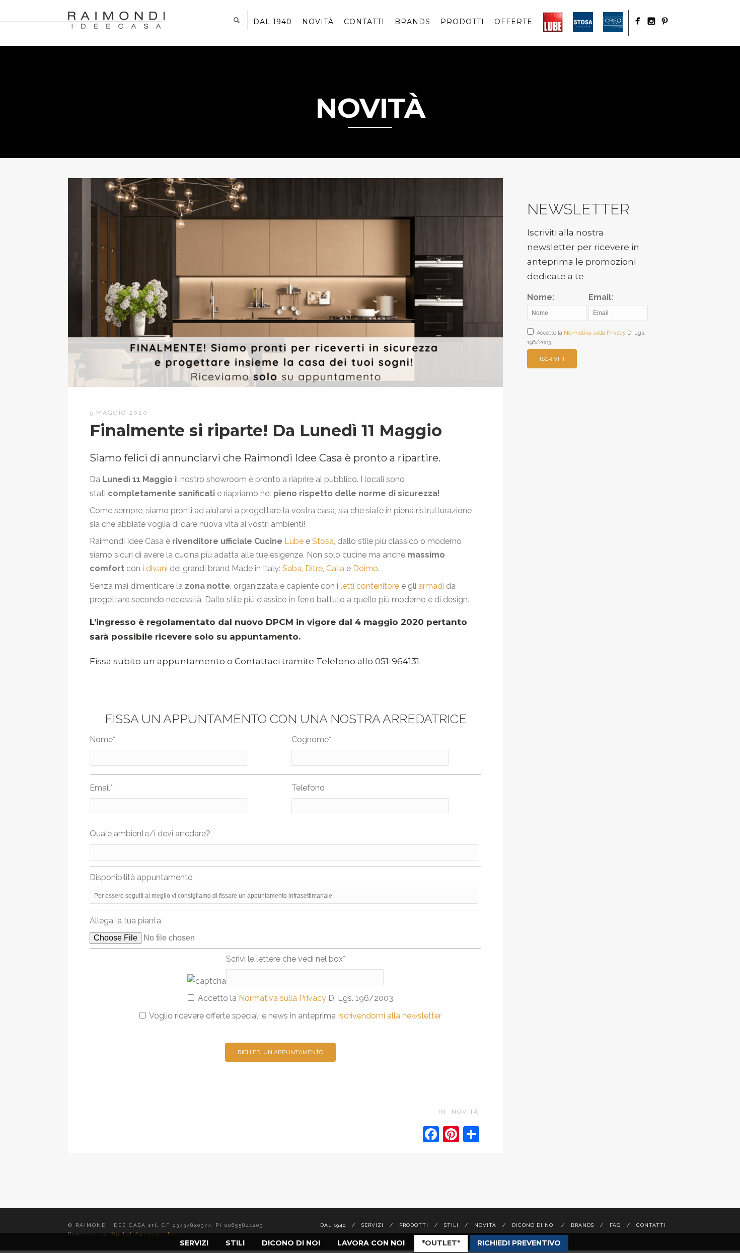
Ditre (314, 568)
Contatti (364, 21)
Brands (412, 21)
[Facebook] (637, 21)
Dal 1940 (272, 21)
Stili (235, 1242)
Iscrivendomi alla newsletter (389, 1016)
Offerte (513, 21)
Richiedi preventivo (519, 1242)
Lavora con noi (371, 1242)
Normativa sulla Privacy (282, 998)
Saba (292, 568)
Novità (318, 21)
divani (157, 568)
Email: (600, 297)
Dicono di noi (291, 1242)
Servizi (194, 1242)
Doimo (365, 568)
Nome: (540, 297)
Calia (335, 568)
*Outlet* (441, 1242)
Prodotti (462, 21)
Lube (294, 541)
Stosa (323, 541)
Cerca (237, 20)
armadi (431, 586)
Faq (615, 1225)
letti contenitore (369, 586)
